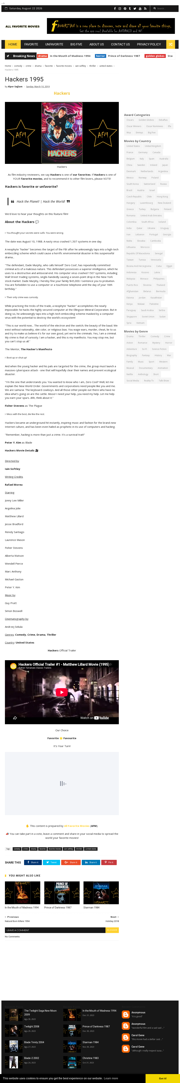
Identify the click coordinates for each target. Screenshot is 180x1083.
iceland (162, 221)
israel (152, 190)
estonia (130, 297)
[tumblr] (130, 8)
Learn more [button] (111, 1078)
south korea (133, 183)
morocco (145, 247)
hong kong (162, 196)
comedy (18, 65)
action (130, 342)
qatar (139, 228)
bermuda (160, 291)
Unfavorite (54, 44)
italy (142, 158)
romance (142, 342)
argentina (163, 171)
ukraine (151, 228)
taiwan (130, 259)
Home (12, 44)
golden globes (131, 56)
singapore (132, 316)
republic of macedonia (138, 253)
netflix (130, 374)
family (130, 361)
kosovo (145, 272)
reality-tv (149, 380)
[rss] (145, 8)
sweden (141, 165)
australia (163, 158)
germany (142, 152)
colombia (131, 221)
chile (149, 196)
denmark (131, 171)
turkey (142, 209)
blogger (112, 930)
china (129, 165)
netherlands (147, 171)
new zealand (164, 202)
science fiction (159, 349)
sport (151, 361)
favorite (49, 65)
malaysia (131, 278)
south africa (147, 221)
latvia (157, 272)
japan (165, 165)
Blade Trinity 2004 (34, 1042)
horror (77, 56)
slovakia (141, 240)
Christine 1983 (91, 1058)
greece (130, 209)
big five (152, 132)
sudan (162, 316)
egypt (169, 266)
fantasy (146, 355)
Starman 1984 (153, 56)
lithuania (131, 247)
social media (133, 380)
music (141, 361)
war (169, 355)
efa (169, 126)
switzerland (149, 183)
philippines (158, 278)
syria (129, 322)
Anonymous (138, 1012)
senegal (159, 253)
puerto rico (132, 285)
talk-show (164, 380)
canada (156, 152)
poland (155, 177)
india (129, 228)
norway (142, 177)
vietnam (140, 322)
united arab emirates (151, 215)
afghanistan (132, 291)
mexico (130, 177)
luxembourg (146, 202)
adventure (132, 349)
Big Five (76, 44)
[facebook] (115, 8)
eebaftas (163, 119)
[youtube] (140, 8)
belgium (131, 158)
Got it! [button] (163, 1078)
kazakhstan (156, 297)
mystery (156, 342)
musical (130, 367)
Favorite (31, 44)
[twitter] (134, 8)
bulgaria (155, 209)
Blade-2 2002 (31, 1058)
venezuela (156, 259)
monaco (144, 278)
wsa (129, 132)
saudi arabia (147, 310)
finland (167, 209)
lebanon (140, 234)
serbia (162, 310)
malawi (141, 303)
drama (38, 65)
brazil (129, 190)
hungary (131, 202)
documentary (146, 367)
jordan (142, 297)
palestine (154, 303)
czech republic (134, 196)
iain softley (80, 65)
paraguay (131, 310)
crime (28, 65)
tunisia (142, 259)
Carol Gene (137, 1035)
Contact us (120, 44)
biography (132, 355)
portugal (153, 234)
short (156, 374)
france (130, 152)
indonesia (131, 272)
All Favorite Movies (76, 826)
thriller (92, 65)
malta (129, 240)
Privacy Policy (149, 44)
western (163, 361)
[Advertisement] (149, 86)
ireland (153, 165)
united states (105, 65)
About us (96, 44)
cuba (159, 266)
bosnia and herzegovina (139, 266)
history (158, 355)
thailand (160, 285)
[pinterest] (125, 8)
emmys (139, 132)
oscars (130, 119)
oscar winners (134, 126)
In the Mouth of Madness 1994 (47, 56)
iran (128, 234)
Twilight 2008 (31, 1026)
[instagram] (119, 8)
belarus (147, 291)
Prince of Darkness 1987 (101, 56)
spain (151, 158)
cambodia (155, 240)
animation (163, 367)
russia (163, 183)
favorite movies (64, 65)
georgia (167, 234)
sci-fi (144, 349)
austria (140, 190)
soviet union (148, 316)
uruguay (164, 228)
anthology (143, 374)
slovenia (147, 285)
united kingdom (153, 146)
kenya (130, 303)
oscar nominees (154, 126)
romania (131, 215)
